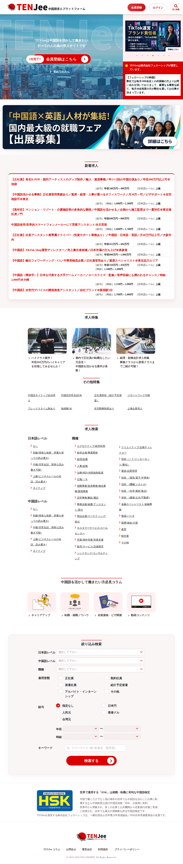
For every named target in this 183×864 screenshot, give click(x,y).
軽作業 (125, 536)
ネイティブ (39, 488)
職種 (41, 669)
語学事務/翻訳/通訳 (87, 497)
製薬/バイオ (128, 516)
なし (35, 446)
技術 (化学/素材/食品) (134, 491)
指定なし (68, 705)
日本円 (112, 705)
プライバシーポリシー (127, 849)
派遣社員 (70, 684)
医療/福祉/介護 (129, 522)
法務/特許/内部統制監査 (90, 472)
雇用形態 (44, 678)
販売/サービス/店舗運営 (90, 546)
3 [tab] (147, 55)
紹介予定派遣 (119, 684)
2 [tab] (142, 55)
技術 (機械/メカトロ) (133, 484)
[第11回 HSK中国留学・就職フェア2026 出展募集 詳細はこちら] (91, 127)
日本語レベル (46, 652)
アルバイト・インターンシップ (81, 694)
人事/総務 (82, 466)
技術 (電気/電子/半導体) (135, 477)
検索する (91, 761)
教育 (123, 529)
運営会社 (88, 849)
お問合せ (72, 849)
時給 (59, 737)
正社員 (69, 678)
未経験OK (66, 408)
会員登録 (136, 7)
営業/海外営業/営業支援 (90, 539)
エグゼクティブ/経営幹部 (91, 446)
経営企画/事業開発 (87, 452)
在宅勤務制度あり (104, 408)
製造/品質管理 (129, 471)
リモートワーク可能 (138, 395)
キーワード (45, 747)
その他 (125, 542)
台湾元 (66, 719)
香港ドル (113, 712)
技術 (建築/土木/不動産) (135, 497)
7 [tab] (169, 55)
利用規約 (103, 849)
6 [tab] (163, 55)
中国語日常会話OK (71, 395)
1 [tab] (137, 55)
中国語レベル (46, 661)
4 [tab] (153, 55)
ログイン (158, 7)
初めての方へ (61, 71)
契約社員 (116, 678)
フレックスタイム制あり (41, 408)
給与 (41, 706)
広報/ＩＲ (82, 479)
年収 (59, 729)
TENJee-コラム (53, 849)
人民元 (66, 712)
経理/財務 (82, 459)
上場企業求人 (134, 408)
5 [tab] (158, 55)
